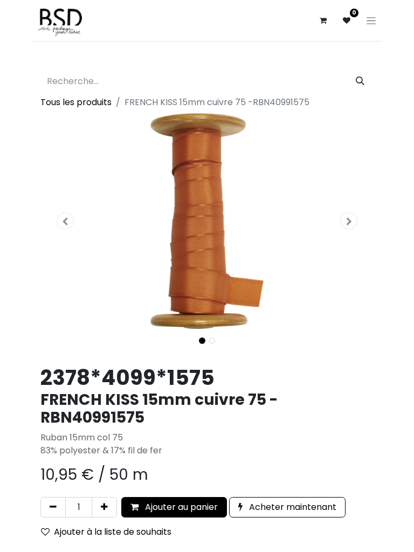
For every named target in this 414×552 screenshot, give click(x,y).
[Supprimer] (53, 507)
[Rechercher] (360, 81)
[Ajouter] (104, 507)
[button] (65, 221)
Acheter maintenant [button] (291, 507)
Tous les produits (76, 102)
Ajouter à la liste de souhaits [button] (112, 532)
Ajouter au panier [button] (180, 507)
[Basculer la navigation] (371, 20)
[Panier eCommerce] (323, 20)
